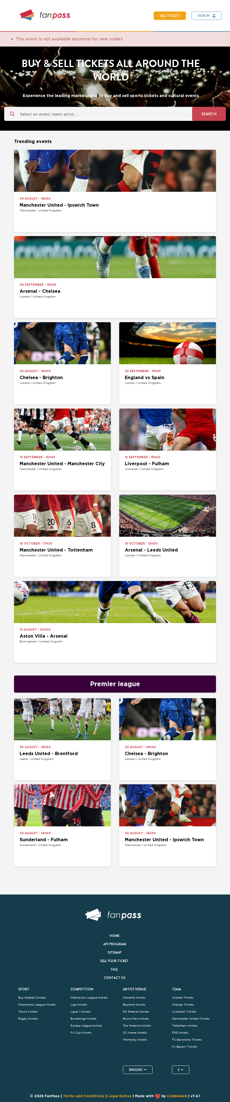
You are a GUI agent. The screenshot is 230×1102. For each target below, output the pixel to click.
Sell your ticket (114, 961)
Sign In (203, 16)
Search (209, 114)
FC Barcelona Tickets (187, 1039)
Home (114, 936)
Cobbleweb (177, 1096)
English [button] (135, 1070)
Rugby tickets (28, 1018)
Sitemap (114, 953)
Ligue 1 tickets (80, 1011)
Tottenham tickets (184, 1025)
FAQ (114, 969)
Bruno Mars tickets (136, 1018)
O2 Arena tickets (135, 1032)
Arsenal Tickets (183, 997)
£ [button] (178, 1070)
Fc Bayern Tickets (184, 1046)
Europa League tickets (86, 1025)
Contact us (114, 978)
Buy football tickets (32, 997)
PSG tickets (180, 1032)
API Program (114, 944)
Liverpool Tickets (184, 1011)
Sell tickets (170, 16)
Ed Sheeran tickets (136, 1011)
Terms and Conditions (83, 1096)
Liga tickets (78, 1004)
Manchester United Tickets (191, 1018)
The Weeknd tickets (137, 1025)
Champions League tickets (37, 1004)
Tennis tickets (28, 1011)
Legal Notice (120, 1096)
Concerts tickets (134, 997)
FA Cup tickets (80, 1032)
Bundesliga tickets (83, 1018)
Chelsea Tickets (183, 1004)
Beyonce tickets (134, 1004)
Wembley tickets (135, 1039)
